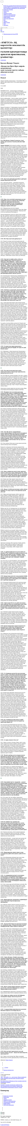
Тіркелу (5, 21)
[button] (4, 4)
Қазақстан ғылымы (8, 5)
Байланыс (5, 25)
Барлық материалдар (8, 1070)
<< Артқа (5, 1067)
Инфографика (11, 8)
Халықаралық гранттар (9, 16)
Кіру (4, 20)
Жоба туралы (6, 22)
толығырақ (3, 60)
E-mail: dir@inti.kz (5, 1124)
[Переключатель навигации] (2, 1)
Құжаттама (16, 5)
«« (1, 1072)
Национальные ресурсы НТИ (10, 34)
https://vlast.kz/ (9, 1060)
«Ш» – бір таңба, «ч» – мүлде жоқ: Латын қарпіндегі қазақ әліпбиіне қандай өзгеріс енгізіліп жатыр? (13, 1077)
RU (1, 30)
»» (3, 1072)
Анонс (20, 5)
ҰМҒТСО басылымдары (13, 7)
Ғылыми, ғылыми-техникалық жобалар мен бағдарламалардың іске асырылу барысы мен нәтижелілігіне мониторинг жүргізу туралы (12, 1086)
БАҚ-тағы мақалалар (20, 8)
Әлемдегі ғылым (7, 13)
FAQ (4, 23)
